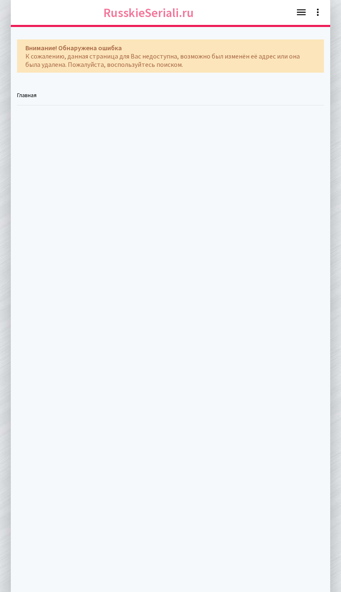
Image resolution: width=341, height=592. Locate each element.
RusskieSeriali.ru (149, 12)
